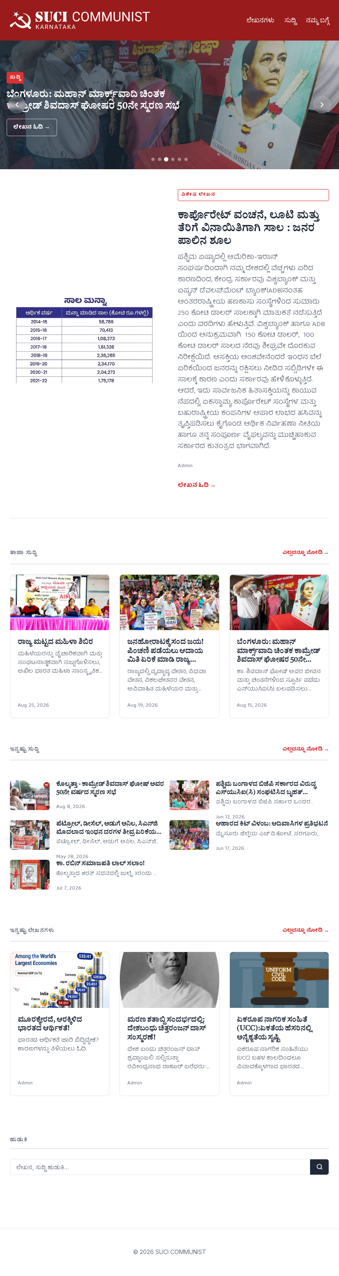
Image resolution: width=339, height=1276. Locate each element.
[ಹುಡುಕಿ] (319, 1167)
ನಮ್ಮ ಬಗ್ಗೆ (317, 20)
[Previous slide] (17, 104)
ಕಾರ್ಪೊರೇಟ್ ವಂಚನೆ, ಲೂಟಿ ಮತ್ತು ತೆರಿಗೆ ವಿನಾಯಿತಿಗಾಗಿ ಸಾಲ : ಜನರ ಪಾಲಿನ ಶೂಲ (248, 228)
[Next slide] (322, 104)
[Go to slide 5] (179, 159)
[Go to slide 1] (153, 159)
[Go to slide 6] (186, 159)
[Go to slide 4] (172, 159)
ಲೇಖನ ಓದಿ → (31, 127)
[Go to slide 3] (166, 159)
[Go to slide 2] (159, 159)
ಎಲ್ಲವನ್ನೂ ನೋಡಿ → (305, 553)
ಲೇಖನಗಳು (260, 20)
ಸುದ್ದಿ (290, 20)
